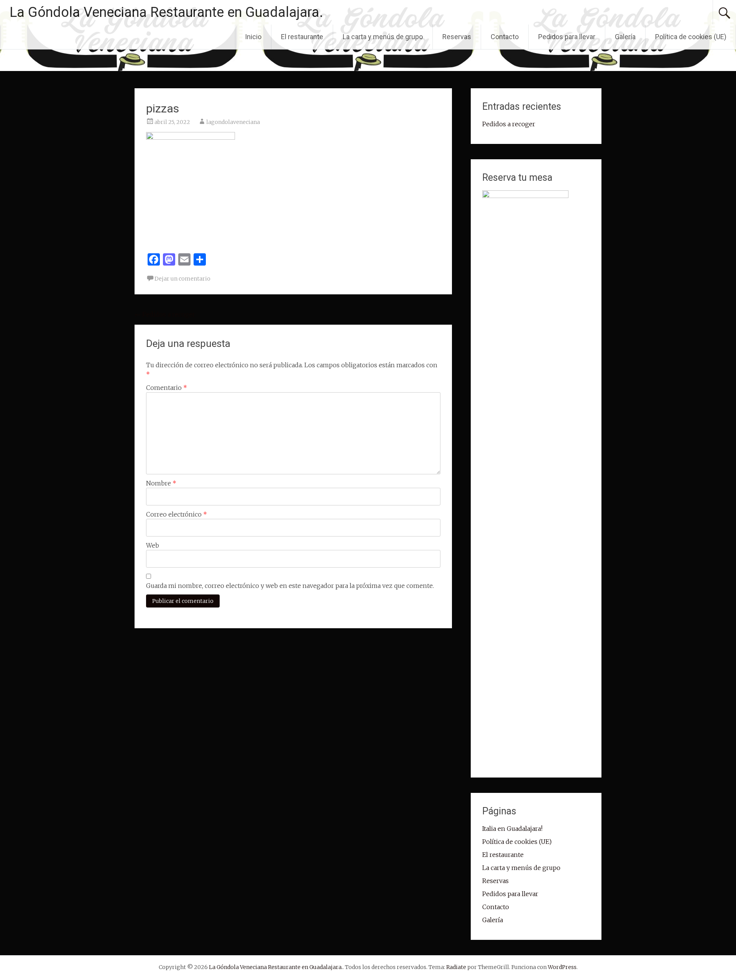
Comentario (166, 387)
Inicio (253, 37)
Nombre (161, 483)
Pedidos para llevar (566, 37)
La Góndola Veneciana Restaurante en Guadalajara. (166, 12)
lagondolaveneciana (233, 122)
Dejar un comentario (182, 278)
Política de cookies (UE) (690, 37)
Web (152, 545)
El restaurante (302, 37)
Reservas (456, 37)
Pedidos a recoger (165, 314)
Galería (625, 37)
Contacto (505, 37)
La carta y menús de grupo (383, 37)
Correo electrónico (176, 514)
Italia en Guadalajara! (512, 828)
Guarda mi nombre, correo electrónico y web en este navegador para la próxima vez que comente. (290, 585)
